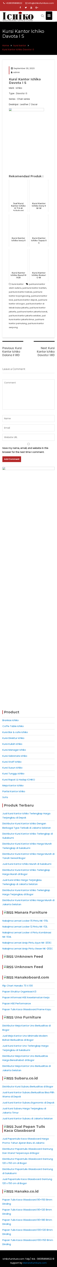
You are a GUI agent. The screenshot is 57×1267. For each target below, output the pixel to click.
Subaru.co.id (26, 1078)
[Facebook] (20, 7)
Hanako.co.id (26, 1191)
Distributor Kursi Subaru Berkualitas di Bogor (27, 1086)
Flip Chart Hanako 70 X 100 (17, 985)
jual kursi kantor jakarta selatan (25, 315)
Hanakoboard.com (31, 977)
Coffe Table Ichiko (13, 726)
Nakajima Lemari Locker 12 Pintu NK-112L (25, 926)
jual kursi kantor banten (34, 287)
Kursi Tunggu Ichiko (13, 773)
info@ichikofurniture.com (41, 3)
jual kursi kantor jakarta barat (32, 311)
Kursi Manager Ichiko (14, 749)
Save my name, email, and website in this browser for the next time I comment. (25, 450)
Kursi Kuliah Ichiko (12, 744)
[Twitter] (25, 7)
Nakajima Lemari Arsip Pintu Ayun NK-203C (27, 942)
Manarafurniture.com (35, 1262)
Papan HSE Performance (16, 1003)
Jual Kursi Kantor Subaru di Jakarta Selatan (27, 1118)
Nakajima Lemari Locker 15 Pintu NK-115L (25, 920)
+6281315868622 (14, 3)
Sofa (5, 797)
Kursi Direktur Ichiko (13, 738)
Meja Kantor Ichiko (13, 785)
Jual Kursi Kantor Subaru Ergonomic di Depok (28, 1102)
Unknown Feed (28, 956)
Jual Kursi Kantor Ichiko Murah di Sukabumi (26, 864)
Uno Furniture (27, 1017)
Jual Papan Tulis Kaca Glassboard (24, 1128)
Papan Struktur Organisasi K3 (19, 991)
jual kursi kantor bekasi (20, 291)
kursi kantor (18, 284)
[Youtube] (31, 7)
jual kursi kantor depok (25, 299)
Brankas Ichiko (10, 720)
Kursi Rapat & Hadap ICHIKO (18, 779)
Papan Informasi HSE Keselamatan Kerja (25, 997)
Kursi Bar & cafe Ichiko (15, 732)
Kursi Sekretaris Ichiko (14, 756)
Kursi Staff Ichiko (12, 761)
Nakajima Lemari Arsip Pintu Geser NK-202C (27, 948)
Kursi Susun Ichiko (12, 767)
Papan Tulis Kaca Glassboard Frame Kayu (26, 1009)
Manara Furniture (30, 912)
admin (16, 72)
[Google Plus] (36, 7)
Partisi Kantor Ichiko (13, 791)
